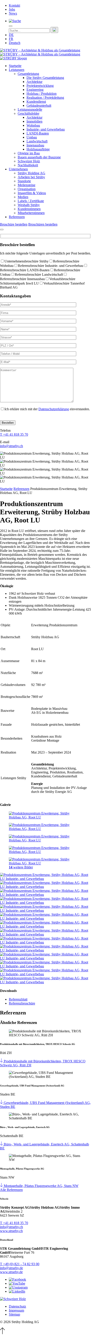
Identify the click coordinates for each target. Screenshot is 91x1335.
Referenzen (17, 217)
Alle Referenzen (11, 1190)
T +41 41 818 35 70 (14, 434)
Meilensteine (26, 185)
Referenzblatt (18, 999)
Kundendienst (36, 101)
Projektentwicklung (40, 85)
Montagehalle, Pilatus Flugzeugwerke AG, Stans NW (41, 1186)
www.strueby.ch (11, 1231)
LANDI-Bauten (38, 133)
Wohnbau (33, 125)
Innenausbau (35, 145)
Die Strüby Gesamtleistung (45, 78)
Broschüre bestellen (13, 224)
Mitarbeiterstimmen (31, 213)
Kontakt (14, 5)
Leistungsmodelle (30, 109)
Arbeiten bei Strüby (31, 177)
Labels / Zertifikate (31, 201)
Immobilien (34, 121)
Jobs (12, 9)
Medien (23, 197)
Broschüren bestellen (42, 224)
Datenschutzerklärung (53, 409)
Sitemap (14, 1314)
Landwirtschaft (37, 141)
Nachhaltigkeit (28, 165)
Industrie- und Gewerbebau (46, 129)
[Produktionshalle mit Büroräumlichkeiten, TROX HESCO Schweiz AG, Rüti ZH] (2, 1061)
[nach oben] (2, 1333)
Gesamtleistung (28, 74)
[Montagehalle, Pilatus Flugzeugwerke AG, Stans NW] (2, 1186)
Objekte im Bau (29, 153)
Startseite (15, 66)
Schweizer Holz (29, 161)
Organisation (27, 189)
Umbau (32, 137)
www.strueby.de (11, 1272)
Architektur (34, 82)
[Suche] (15, 21)
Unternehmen (18, 169)
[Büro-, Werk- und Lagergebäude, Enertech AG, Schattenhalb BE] (2, 1144)
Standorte (24, 181)
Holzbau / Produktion (42, 93)
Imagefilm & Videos (32, 193)
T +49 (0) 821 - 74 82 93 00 (19, 1264)
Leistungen (16, 70)
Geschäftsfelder (28, 113)
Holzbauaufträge (38, 149)
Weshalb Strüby (29, 205)
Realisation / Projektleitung (45, 97)
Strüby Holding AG (31, 173)
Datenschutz (17, 1306)
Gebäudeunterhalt (39, 105)
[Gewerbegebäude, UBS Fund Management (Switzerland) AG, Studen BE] (2, 1103)
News (13, 13)
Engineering (35, 89)
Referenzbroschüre (22, 1003)
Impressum (16, 1310)
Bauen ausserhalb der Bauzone (39, 157)
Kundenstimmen (29, 209)
